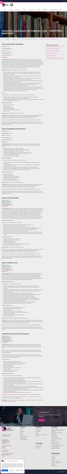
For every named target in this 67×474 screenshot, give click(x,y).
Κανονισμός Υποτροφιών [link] (55, 448)
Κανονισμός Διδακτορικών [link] (55, 446)
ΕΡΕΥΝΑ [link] (24, 9)
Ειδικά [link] (37, 433)
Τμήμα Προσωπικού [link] (54, 437)
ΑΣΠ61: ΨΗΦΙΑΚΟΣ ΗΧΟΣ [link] (51, 55)
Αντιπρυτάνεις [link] (22, 431)
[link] (1, 2)
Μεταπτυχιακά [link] (38, 431)
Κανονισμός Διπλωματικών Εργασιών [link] (57, 445)
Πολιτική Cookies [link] (10, 472)
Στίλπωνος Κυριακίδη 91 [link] (6, 454)
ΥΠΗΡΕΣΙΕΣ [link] (39, 9)
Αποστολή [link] (21, 434)
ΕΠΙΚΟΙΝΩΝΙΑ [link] (44, 9)
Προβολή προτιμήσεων (19, 470)
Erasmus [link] (37, 436)
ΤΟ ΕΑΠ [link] (5, 9)
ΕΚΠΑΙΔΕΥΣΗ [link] (17, 9)
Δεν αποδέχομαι (11, 470)
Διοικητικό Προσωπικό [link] (23, 436)
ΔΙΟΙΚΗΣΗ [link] (10, 9)
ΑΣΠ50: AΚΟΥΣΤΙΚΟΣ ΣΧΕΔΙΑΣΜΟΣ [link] (53, 48)
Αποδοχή (4, 470)
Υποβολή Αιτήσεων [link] (39, 446)
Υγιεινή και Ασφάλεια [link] (23, 439)
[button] (23, 461)
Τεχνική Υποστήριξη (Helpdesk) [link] (56, 438)
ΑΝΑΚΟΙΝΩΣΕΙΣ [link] (31, 9)
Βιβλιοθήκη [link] (53, 440)
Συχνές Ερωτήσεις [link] (54, 465)
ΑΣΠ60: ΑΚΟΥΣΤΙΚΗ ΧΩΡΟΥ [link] (51, 53)
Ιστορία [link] (21, 433)
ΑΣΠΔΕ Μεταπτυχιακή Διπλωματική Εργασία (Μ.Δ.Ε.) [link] (55, 58)
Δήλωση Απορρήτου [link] (14, 472)
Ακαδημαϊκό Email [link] (54, 435)
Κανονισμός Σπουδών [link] (55, 443)
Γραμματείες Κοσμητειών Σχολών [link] (56, 462)
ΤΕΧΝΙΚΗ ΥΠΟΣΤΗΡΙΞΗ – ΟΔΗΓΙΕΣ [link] (56, 9)
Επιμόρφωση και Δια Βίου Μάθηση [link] (41, 434)
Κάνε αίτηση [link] (41, 420)
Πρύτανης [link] (53, 456)
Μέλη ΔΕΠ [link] (53, 459)
